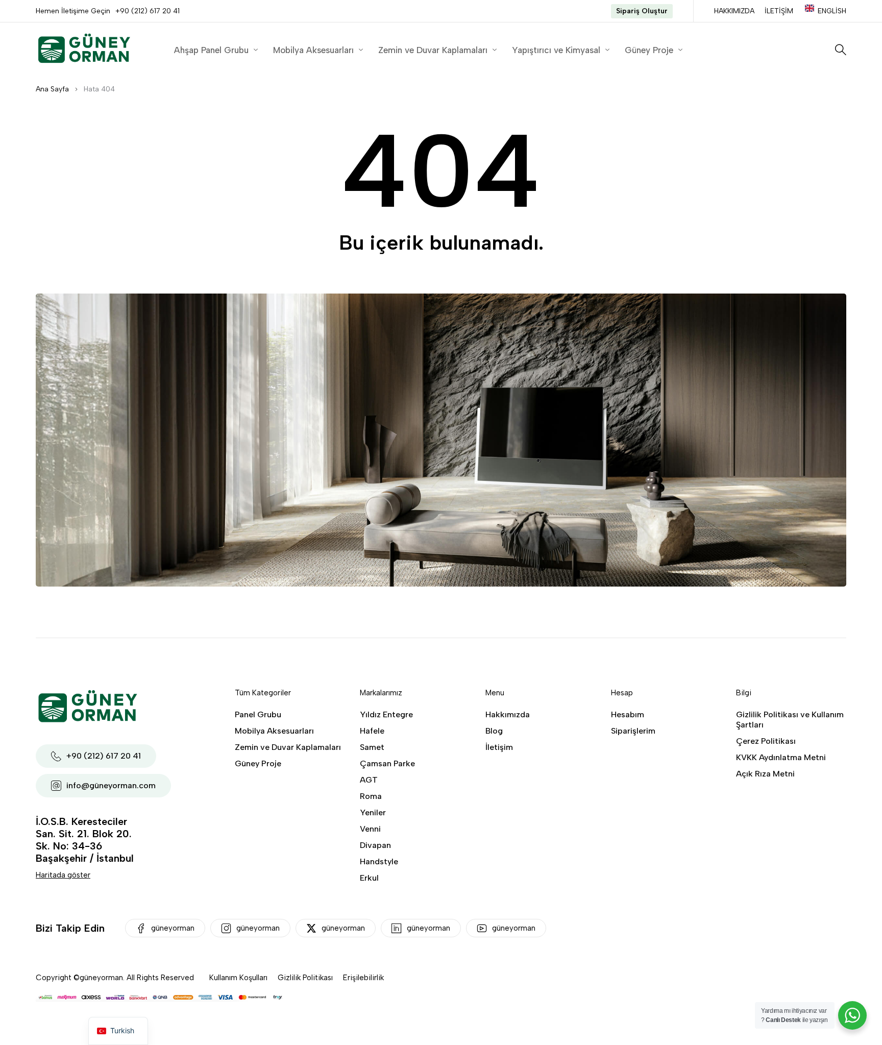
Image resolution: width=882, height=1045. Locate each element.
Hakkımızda (734, 11)
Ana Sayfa (52, 89)
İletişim (779, 11)
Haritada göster (63, 875)
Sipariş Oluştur (642, 11)
